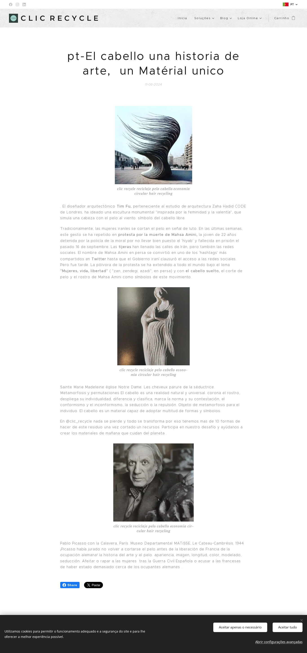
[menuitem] (184, 18)
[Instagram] (17, 4)
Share (72, 585)
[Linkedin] (24, 4)
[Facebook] (10, 4)
